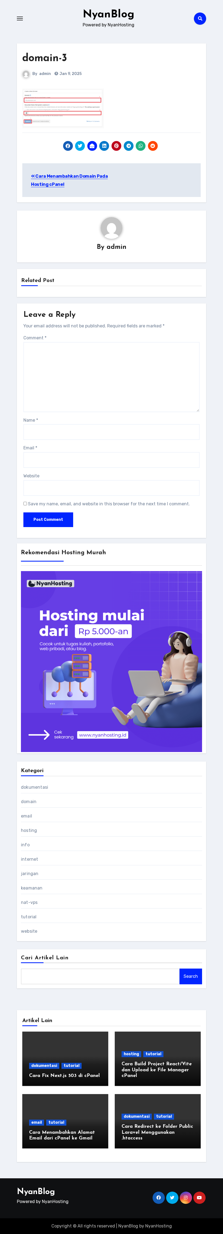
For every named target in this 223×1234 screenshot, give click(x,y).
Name (30, 420)
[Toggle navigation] (20, 18)
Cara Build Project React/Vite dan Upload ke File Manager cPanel (157, 1070)
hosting (29, 830)
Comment (35, 337)
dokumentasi (34, 787)
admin (45, 73)
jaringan (30, 873)
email (26, 816)
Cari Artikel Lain (45, 958)
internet (29, 859)
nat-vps (29, 902)
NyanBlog (108, 14)
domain (28, 801)
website (29, 931)
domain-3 (44, 58)
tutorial (29, 916)
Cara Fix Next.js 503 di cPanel (64, 1075)
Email (30, 447)
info (25, 844)
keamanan (32, 888)
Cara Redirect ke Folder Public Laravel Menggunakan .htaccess (157, 1132)
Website (31, 475)
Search (191, 976)
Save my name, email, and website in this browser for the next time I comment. (109, 503)
